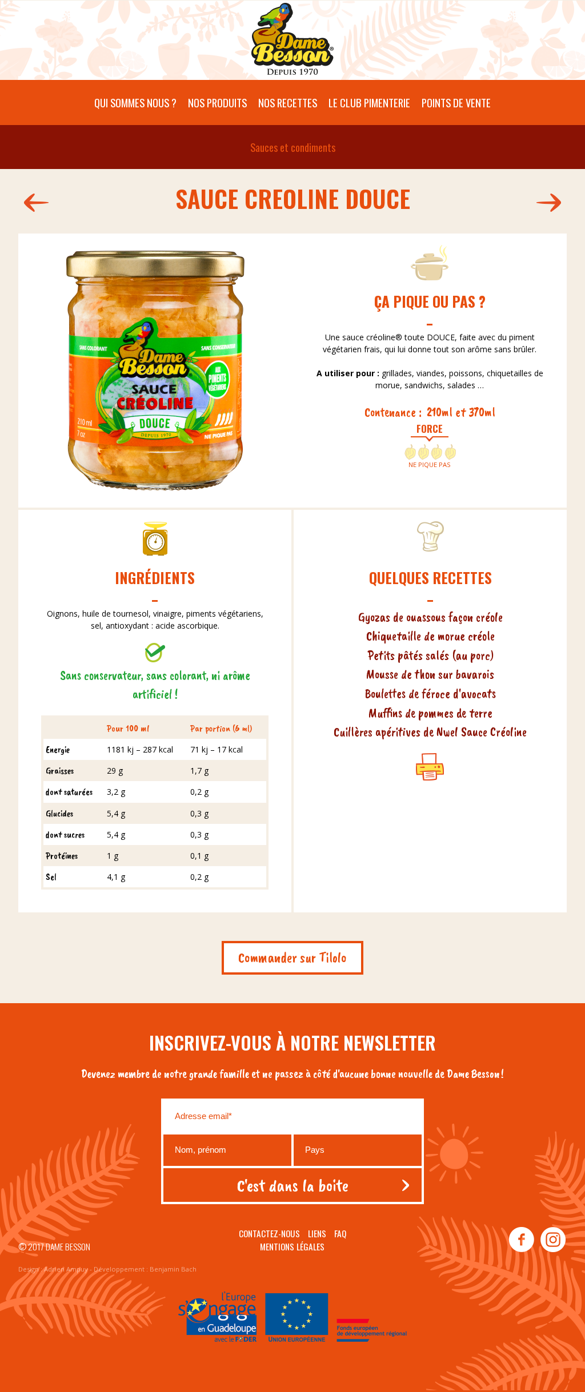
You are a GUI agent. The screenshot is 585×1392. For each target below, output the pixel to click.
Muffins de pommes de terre (430, 713)
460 (33, 203)
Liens (317, 1233)
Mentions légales (292, 1246)
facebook (521, 1240)
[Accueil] (292, 42)
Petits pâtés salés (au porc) (430, 655)
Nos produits (217, 102)
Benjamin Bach (173, 1269)
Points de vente (456, 102)
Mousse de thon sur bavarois (430, 674)
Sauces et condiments (292, 147)
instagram (552, 1240)
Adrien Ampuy (66, 1269)
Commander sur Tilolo (292, 957)
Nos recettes (287, 102)
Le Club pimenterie (369, 102)
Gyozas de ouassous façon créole (430, 617)
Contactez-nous (269, 1233)
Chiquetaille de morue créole (430, 635)
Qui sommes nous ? (135, 102)
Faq (340, 1233)
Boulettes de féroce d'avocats (430, 693)
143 (551, 203)
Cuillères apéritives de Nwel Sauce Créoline (430, 731)
